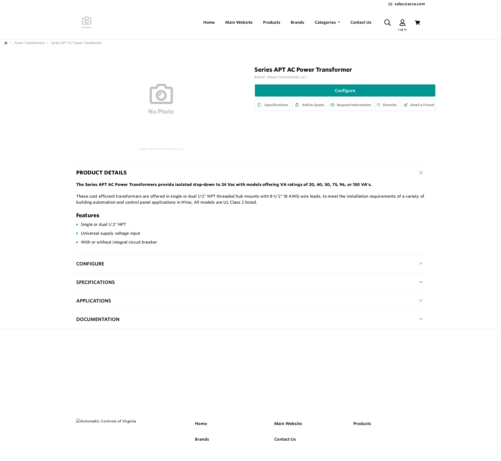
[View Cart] (417, 22)
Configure (345, 90)
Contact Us (285, 439)
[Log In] (402, 22)
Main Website (288, 423)
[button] (327, 22)
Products (362, 423)
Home (201, 423)
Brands (202, 439)
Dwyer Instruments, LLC (287, 77)
